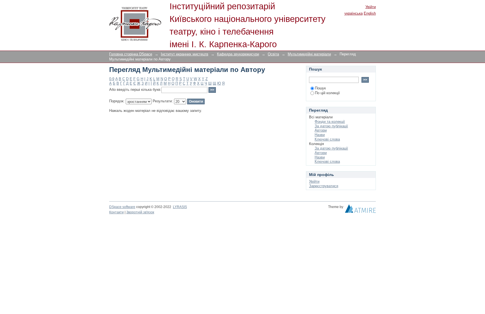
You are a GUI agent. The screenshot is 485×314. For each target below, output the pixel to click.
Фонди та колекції (330, 121)
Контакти (116, 212)
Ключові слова (327, 139)
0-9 (111, 79)
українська (353, 13)
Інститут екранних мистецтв (184, 54)
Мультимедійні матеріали (309, 54)
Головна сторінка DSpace (130, 54)
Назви (320, 135)
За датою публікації (331, 126)
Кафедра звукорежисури (238, 54)
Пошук (320, 88)
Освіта (273, 54)
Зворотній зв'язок (140, 212)
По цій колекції (327, 93)
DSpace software (122, 207)
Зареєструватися (323, 186)
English (370, 13)
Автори (321, 130)
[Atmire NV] (360, 210)
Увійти (370, 7)
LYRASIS (180, 207)
